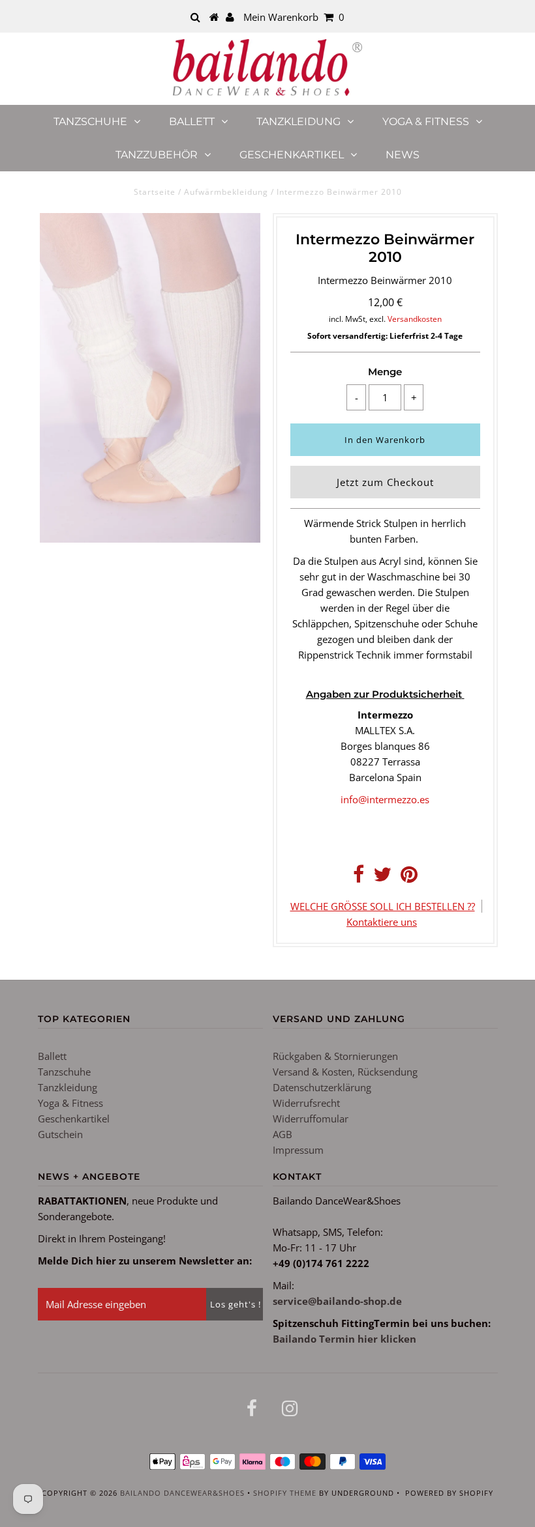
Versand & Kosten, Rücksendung (345, 1071)
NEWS (403, 155)
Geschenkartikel (291, 155)
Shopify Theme (284, 1493)
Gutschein (60, 1134)
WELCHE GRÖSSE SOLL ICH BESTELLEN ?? (382, 906)
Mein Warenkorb (293, 16)
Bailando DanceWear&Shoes (182, 1493)
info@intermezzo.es (385, 799)
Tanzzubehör (156, 155)
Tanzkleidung (298, 121)
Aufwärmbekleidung (226, 191)
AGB (282, 1134)
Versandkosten (415, 318)
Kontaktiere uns (381, 921)
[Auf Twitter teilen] (382, 877)
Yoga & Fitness (425, 121)
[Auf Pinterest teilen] (409, 877)
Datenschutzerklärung (322, 1087)
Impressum (298, 1149)
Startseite (155, 191)
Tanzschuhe (90, 121)
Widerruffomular (310, 1118)
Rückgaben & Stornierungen (335, 1056)
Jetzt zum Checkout (385, 482)
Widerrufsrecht (306, 1102)
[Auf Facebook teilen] (358, 877)
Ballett (192, 121)
